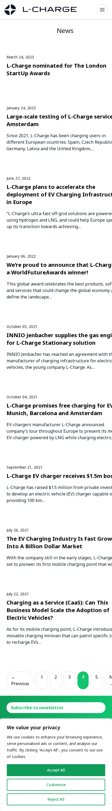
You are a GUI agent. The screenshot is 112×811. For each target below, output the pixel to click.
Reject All (56, 799)
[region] (56, 764)
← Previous (20, 680)
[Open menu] (102, 9)
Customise (56, 784)
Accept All (56, 770)
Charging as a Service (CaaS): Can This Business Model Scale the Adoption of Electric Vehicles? (58, 610)
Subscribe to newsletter (37, 708)
